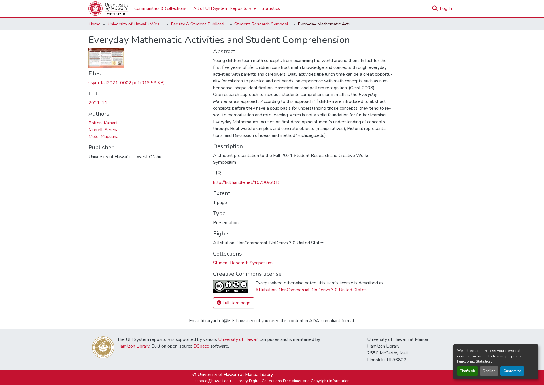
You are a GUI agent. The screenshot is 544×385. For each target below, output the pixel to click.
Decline (489, 370)
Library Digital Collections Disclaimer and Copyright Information (293, 381)
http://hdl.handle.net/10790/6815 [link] (247, 182)
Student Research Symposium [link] (262, 24)
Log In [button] (446, 8)
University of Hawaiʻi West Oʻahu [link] (135, 24)
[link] (147, 82)
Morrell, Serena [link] (103, 130)
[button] (108, 8)
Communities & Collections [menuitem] (160, 8)
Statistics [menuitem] (271, 8)
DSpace (201, 346)
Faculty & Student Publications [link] (199, 24)
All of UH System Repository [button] (222, 8)
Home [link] (94, 24)
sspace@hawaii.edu (213, 381)
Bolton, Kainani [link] (102, 123)
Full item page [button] (235, 303)
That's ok (467, 370)
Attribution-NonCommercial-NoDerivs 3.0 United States (311, 290)
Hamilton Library (133, 346)
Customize (512, 370)
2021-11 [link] (97, 103)
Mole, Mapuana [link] (103, 136)
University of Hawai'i (238, 339)
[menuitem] (224, 8)
